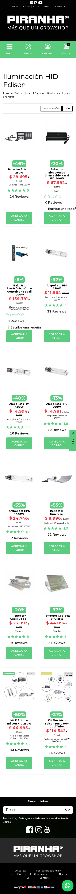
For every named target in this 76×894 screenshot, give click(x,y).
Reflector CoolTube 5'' (19, 617)
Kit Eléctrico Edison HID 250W (19, 722)
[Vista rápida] (19, 151)
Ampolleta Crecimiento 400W (19, 420)
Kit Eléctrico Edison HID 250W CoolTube (57, 723)
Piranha (19, 631)
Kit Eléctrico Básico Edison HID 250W (19, 737)
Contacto (45, 877)
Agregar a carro (19, 217)
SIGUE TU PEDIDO (42, 7)
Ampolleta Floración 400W (56, 417)
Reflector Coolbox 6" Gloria (57, 617)
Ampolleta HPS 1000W (19, 512)
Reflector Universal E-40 (56, 523)
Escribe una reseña (26, 327)
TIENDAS (26, 7)
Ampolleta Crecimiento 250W (57, 298)
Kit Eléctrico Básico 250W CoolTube (57, 740)
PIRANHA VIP (60, 7)
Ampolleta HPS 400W (56, 405)
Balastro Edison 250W (19, 171)
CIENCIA (14, 7)
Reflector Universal (57, 512)
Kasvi (56, 191)
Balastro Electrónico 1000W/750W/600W (19, 308)
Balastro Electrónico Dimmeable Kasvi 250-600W (57, 174)
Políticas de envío (39, 874)
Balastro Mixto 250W (19, 185)
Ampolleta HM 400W (19, 405)
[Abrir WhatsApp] (67, 885)
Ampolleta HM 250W (57, 287)
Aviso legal (21, 870)
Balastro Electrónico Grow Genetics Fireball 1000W (19, 290)
